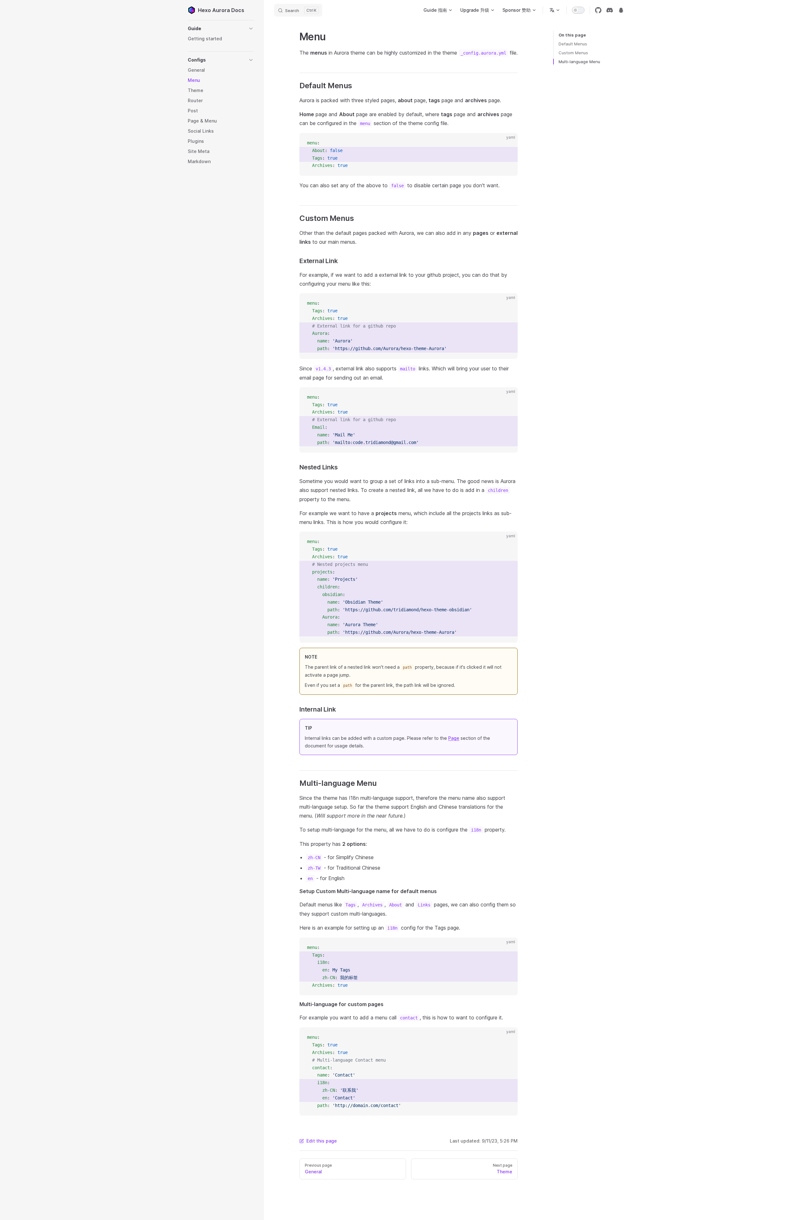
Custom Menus (573, 52)
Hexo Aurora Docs (221, 10)
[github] (598, 10)
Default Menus (573, 43)
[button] (221, 28)
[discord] (609, 10)
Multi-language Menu (579, 61)
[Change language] (555, 10)
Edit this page (321, 1141)
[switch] (578, 10)
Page (453, 738)
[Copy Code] (507, 143)
